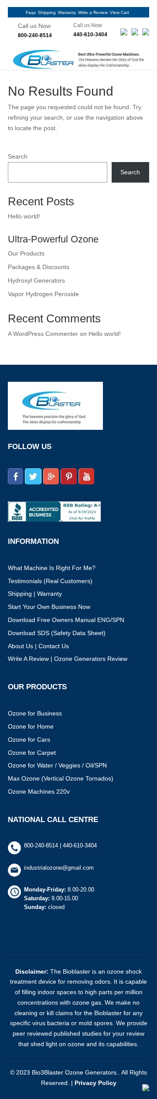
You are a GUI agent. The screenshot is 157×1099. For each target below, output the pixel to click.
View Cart (119, 12)
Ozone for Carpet (32, 752)
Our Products (26, 253)
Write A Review (28, 658)
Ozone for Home (31, 726)
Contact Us (53, 646)
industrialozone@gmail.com (59, 867)
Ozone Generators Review (90, 658)
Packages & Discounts (38, 266)
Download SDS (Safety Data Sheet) (57, 632)
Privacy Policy (95, 1082)
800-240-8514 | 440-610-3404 (60, 845)
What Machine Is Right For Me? (52, 567)
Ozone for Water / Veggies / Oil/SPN (57, 765)
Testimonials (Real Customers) (50, 580)
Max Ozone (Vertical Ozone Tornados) (60, 778)
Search (17, 156)
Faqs (31, 12)
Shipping (47, 12)
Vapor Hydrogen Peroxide (43, 293)
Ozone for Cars (29, 739)
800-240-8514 (35, 35)
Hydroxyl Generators (36, 280)
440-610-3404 (90, 34)
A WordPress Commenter (43, 333)
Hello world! (24, 216)
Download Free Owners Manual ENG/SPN (66, 619)
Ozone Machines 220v (39, 791)
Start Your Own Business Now (49, 606)
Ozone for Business (35, 713)
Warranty (67, 12)
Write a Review (93, 12)
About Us (20, 646)
